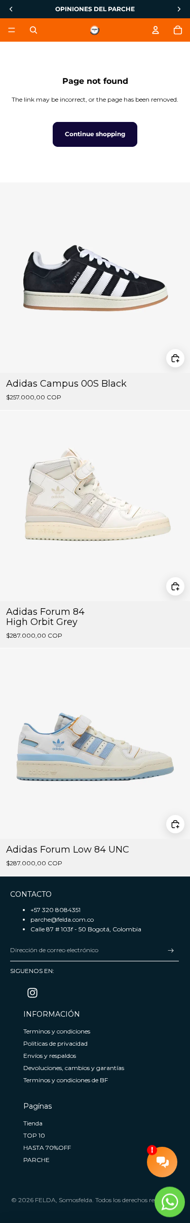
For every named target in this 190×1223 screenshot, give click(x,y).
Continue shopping (95, 134)
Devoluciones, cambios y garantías (73, 1068)
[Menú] (11, 30)
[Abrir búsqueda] (33, 30)
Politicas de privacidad (55, 1043)
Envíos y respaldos (49, 1055)
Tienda (33, 1123)
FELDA (45, 1200)
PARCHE (36, 1160)
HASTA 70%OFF (47, 1147)
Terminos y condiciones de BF (65, 1080)
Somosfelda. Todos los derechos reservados (119, 1200)
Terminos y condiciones (56, 1031)
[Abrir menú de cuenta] (155, 30)
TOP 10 (34, 1135)
